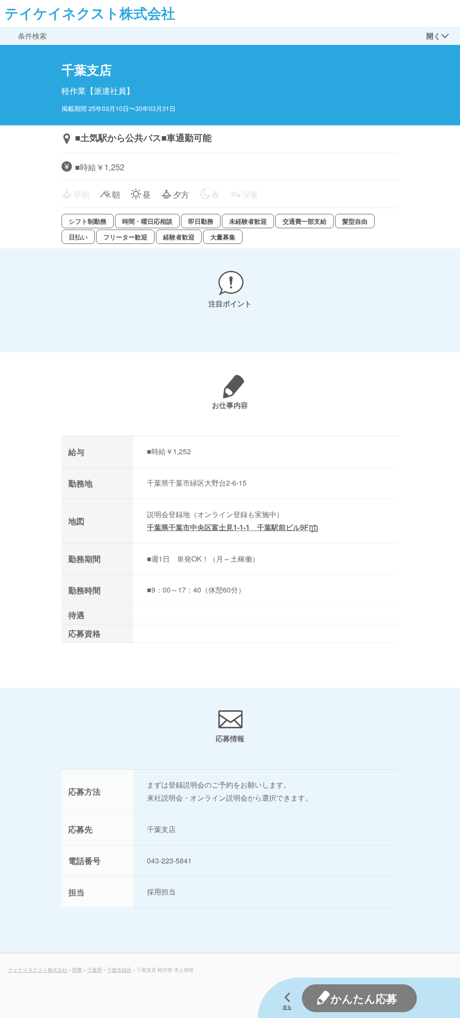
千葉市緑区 (119, 969)
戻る (287, 1007)
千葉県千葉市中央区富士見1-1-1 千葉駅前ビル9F (228, 527)
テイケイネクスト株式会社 (89, 13)
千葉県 (94, 969)
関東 (77, 969)
